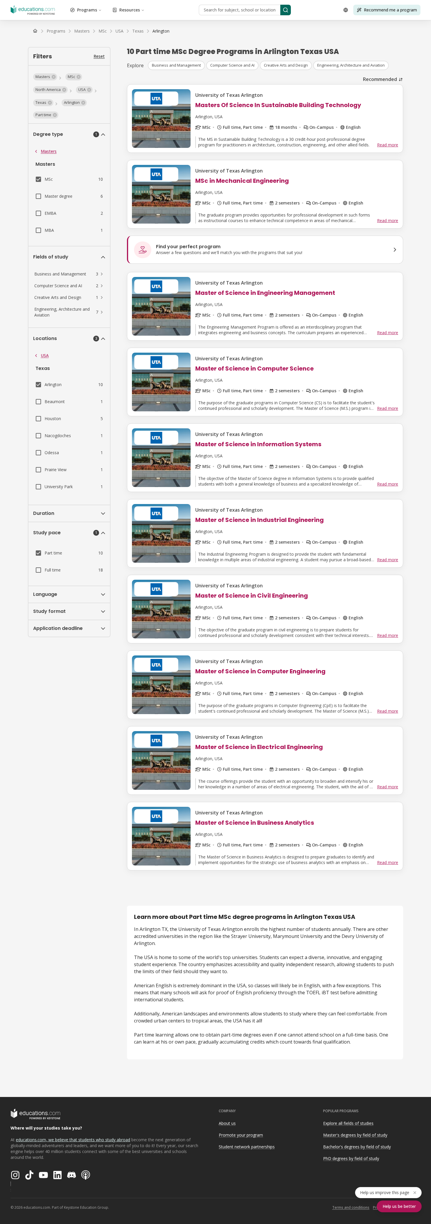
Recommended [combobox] (380, 79)
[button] (45, 76)
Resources (129, 10)
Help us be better (399, 1206)
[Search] (285, 10)
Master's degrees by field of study (355, 1135)
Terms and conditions (350, 1207)
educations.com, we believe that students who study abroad (73, 1139)
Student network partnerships (247, 1146)
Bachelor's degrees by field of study (357, 1146)
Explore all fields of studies (348, 1123)
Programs (87, 10)
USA (45, 355)
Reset (99, 56)
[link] (160, 31)
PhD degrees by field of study (351, 1158)
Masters (49, 151)
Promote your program (241, 1135)
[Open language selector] (345, 10)
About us (227, 1123)
